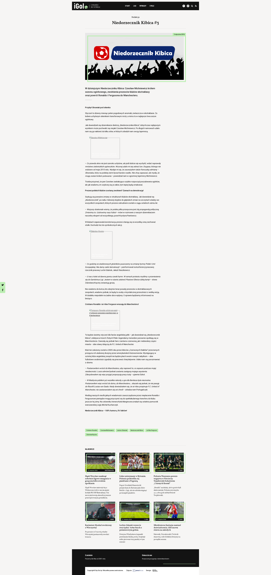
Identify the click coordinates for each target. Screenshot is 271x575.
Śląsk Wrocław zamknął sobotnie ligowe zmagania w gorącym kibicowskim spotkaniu (98, 480)
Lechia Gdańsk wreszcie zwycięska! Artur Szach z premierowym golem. (130, 527)
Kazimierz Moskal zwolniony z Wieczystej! (98, 526)
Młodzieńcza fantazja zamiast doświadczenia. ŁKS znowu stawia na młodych (167, 527)
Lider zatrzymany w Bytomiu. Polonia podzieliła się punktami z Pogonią (132, 478)
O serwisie (88, 555)
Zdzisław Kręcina (91, 434)
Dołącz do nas (147, 555)
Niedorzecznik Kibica (137, 430)
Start (127, 6)
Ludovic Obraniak (122, 430)
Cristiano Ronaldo (91, 430)
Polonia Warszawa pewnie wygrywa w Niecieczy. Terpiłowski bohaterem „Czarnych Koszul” (165, 480)
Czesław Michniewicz (107, 430)
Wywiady (143, 6)
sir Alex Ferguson (152, 430)
